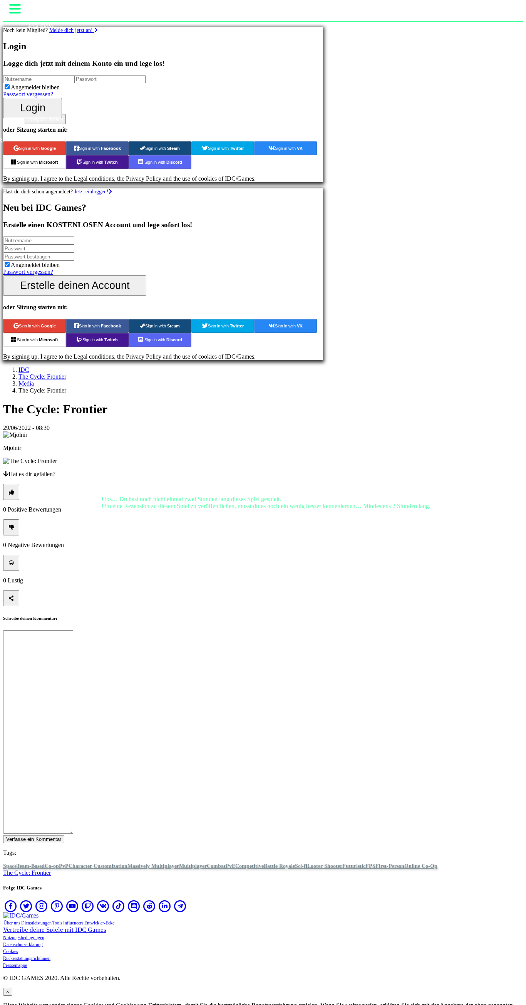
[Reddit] (149, 906)
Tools (57, 923)
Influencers (73, 923)
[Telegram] (180, 906)
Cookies (10, 951)
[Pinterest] (57, 906)
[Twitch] (87, 906)
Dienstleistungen (36, 923)
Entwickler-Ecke (99, 923)
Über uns (11, 923)
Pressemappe (15, 965)
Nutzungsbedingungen (23, 937)
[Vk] (103, 906)
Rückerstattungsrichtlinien (26, 958)
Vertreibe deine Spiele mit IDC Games (54, 929)
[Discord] (134, 906)
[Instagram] (41, 906)
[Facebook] (10, 906)
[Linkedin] (165, 906)
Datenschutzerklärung (23, 944)
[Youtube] (72, 906)
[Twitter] (26, 906)
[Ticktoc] (118, 906)
